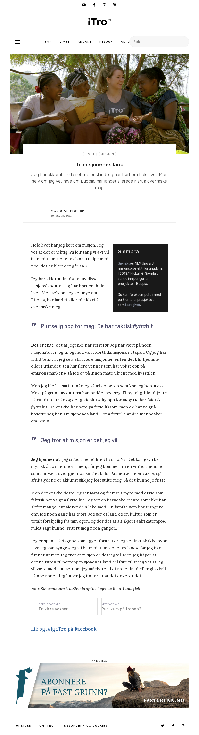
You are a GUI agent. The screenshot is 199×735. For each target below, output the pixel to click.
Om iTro (46, 725)
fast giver (132, 305)
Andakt (85, 41)
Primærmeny (17, 41)
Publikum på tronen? (121, 608)
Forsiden (23, 725)
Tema (47, 41)
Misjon (106, 41)
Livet (65, 41)
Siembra (124, 263)
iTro (99, 22)
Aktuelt (128, 41)
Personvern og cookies (85, 725)
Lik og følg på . (64, 629)
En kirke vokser (53, 608)
